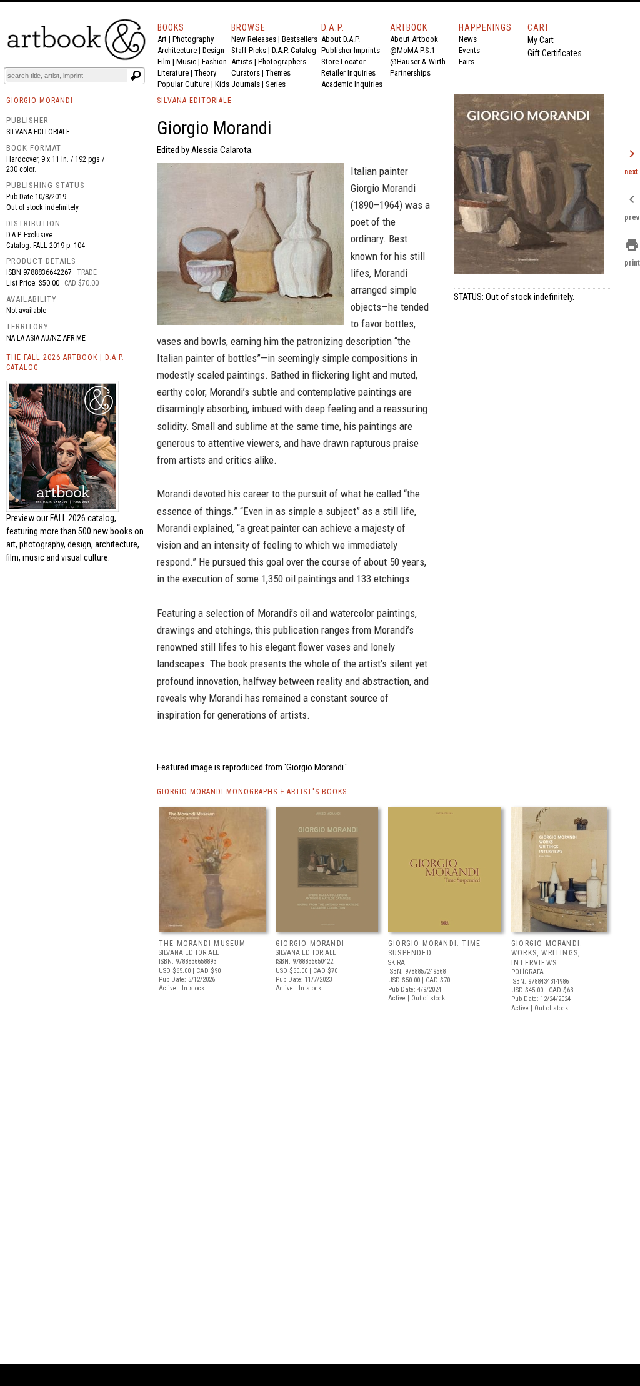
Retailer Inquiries (348, 72)
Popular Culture (183, 84)
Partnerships (410, 72)
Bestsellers (300, 39)
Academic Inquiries (351, 84)
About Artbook (414, 39)
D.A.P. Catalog (294, 50)
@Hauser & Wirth (418, 61)
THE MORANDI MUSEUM (202, 943)
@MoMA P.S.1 (412, 50)
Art (162, 39)
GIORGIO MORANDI (310, 943)
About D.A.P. (340, 39)
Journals (245, 84)
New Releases (253, 39)
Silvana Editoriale (38, 131)
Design (213, 50)
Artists (241, 61)
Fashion (214, 61)
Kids (222, 84)
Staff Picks (248, 50)
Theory (205, 72)
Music (186, 61)
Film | (167, 61)
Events (469, 50)
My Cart (541, 40)
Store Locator (343, 61)
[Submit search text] (135, 75)
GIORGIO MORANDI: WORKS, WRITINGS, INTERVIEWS (546, 953)
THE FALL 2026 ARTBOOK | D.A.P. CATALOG (65, 362)
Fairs (466, 61)
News (468, 39)
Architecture (177, 50)
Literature (173, 72)
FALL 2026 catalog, (83, 518)
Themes (278, 72)
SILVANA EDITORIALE (194, 100)
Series (276, 84)
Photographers (282, 61)
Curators (245, 72)
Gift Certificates (555, 53)
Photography (193, 39)
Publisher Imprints (350, 50)
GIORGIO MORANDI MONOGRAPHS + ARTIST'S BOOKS (252, 791)
